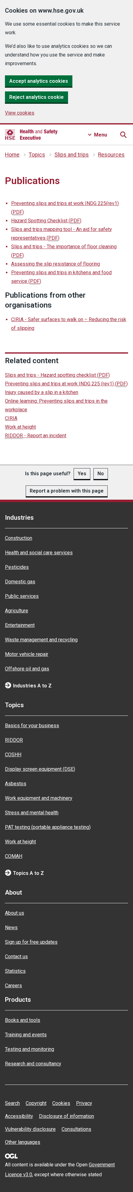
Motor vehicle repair (26, 654)
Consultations (76, 1129)
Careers (13, 985)
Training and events (26, 1035)
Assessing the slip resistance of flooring (55, 264)
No (100, 473)
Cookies (61, 1103)
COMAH (13, 856)
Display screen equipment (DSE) (40, 769)
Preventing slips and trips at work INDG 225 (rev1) (66, 384)
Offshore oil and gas (27, 669)
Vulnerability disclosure (30, 1129)
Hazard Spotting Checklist (46, 221)
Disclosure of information (66, 1116)
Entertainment (20, 625)
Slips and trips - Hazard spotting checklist (57, 375)
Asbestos (15, 784)
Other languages (22, 1142)
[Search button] (123, 134)
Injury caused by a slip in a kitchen (41, 392)
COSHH (13, 755)
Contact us (16, 956)
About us (14, 913)
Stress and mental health (31, 813)
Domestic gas (20, 582)
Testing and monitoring (29, 1049)
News (11, 927)
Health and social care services (39, 553)
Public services (22, 596)
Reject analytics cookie (36, 97)
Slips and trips (71, 155)
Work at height (20, 427)
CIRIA (11, 418)
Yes (82, 473)
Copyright (36, 1103)
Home (12, 155)
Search (12, 1103)
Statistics (15, 971)
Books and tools (22, 1020)
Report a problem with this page (67, 491)
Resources (111, 155)
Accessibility (19, 1116)
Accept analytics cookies (38, 81)
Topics (37, 155)
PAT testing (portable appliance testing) (48, 827)
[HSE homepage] (31, 135)
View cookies (19, 113)
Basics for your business (32, 725)
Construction (18, 538)
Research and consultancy (33, 1064)
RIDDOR (14, 740)
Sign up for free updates (31, 942)
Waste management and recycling (41, 640)
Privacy (84, 1103)
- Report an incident (35, 436)
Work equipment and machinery (38, 798)
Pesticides (17, 567)
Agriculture (16, 611)
